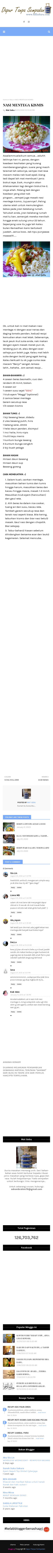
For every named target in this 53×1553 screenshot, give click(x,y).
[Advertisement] (26, 67)
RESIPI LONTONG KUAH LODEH (30, 824)
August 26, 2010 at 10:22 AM (21, 945)
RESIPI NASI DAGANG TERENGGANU (32, 847)
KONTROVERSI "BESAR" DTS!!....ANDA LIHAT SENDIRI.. (32, 1337)
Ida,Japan (15, 920)
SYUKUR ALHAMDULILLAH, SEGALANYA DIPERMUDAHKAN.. (30, 1384)
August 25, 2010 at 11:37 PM (20, 876)
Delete (19, 887)
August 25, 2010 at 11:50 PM (20, 898)
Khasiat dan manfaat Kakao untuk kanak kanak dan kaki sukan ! (24, 1483)
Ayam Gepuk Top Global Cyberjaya (20, 1471)
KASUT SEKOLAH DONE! (14, 1495)
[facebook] (24, 21)
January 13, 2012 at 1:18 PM (20, 995)
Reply (13, 887)
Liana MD (15, 895)
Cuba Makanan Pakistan (15, 1506)
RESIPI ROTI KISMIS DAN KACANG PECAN (27, 1420)
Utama (13, 1545)
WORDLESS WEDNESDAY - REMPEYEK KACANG (26, 1460)
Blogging (11, 1549)
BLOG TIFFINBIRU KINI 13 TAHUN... (32, 836)
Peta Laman (24, 1545)
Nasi (11, 100)
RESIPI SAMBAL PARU (18, 1433)
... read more (41, 1412)
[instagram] (28, 21)
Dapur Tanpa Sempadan (35, 1549)
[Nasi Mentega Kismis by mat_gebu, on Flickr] (26, 151)
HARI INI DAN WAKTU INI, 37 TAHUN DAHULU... (32, 1349)
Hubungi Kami (38, 1545)
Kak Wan (15, 992)
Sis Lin (13, 873)
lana (12, 970)
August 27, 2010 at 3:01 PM (20, 973)
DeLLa (13, 942)
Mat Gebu (10, 110)
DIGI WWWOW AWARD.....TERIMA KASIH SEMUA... (31, 1372)
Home (5, 100)
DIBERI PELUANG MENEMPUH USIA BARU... (32, 1361)
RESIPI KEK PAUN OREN (19, 1407)
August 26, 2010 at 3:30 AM (20, 923)
